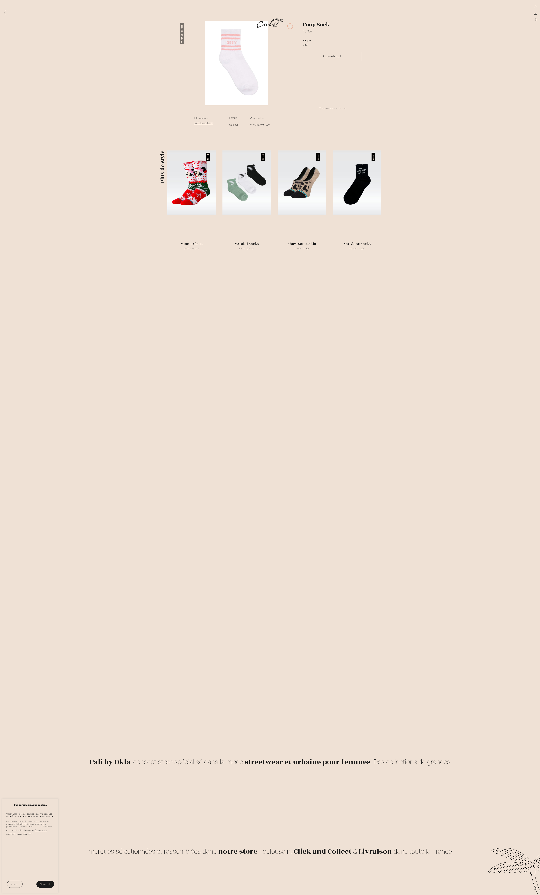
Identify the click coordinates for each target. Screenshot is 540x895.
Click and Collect (322, 851)
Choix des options (191, 252)
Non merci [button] (15, 884)
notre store (237, 851)
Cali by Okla (110, 762)
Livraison (375, 851)
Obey (305, 44)
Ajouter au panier (246, 252)
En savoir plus (41, 830)
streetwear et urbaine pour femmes (308, 762)
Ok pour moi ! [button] (45, 884)
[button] (290, 28)
